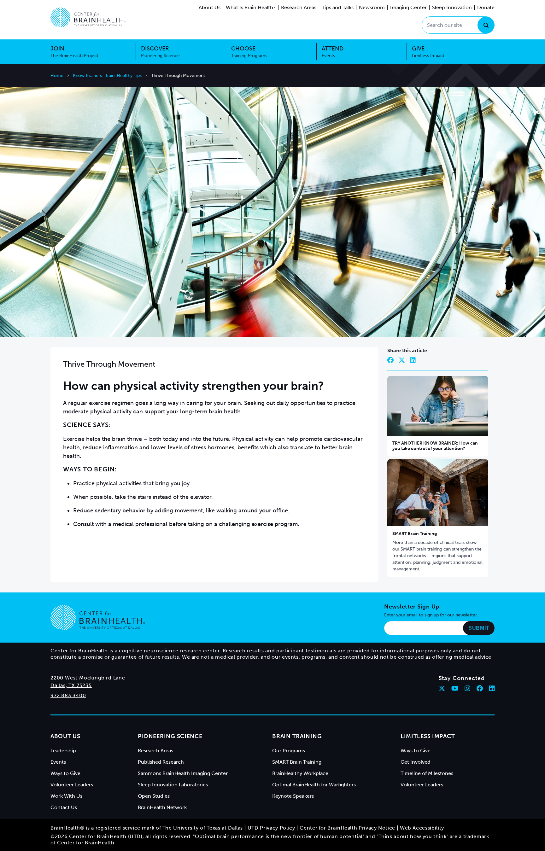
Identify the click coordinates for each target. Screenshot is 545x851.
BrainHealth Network (162, 807)
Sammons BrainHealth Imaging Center (183, 773)
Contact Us (63, 807)
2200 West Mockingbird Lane (87, 678)
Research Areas (298, 7)
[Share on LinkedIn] (413, 360)
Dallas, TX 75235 (71, 685)
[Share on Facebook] (390, 360)
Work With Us (66, 796)
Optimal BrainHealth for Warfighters (314, 785)
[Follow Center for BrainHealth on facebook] (480, 688)
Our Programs (288, 751)
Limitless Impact (428, 736)
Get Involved (416, 762)
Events (58, 762)
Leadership (63, 751)
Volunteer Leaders (71, 785)
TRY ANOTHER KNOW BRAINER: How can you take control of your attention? (435, 445)
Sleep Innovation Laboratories (173, 785)
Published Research (161, 762)
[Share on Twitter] (402, 360)
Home (56, 75)
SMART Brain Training (414, 533)
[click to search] (486, 25)
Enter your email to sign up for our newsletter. (431, 615)
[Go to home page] (97, 617)
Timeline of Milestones (427, 773)
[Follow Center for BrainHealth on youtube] (455, 688)
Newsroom (372, 7)
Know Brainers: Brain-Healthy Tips (107, 75)
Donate (486, 7)
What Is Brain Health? (251, 7)
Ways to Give (65, 773)
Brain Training (297, 736)
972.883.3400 (68, 695)
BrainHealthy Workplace (300, 773)
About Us (209, 7)
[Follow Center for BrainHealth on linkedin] (492, 688)
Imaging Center (408, 7)
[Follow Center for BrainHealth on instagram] (467, 688)
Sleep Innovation (452, 7)
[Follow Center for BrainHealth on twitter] (442, 688)
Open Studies (154, 796)
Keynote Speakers (293, 796)
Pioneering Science (170, 736)
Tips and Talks (338, 7)
